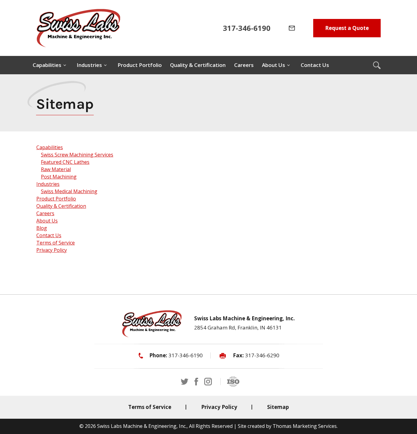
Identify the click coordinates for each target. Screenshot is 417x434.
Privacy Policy (51, 250)
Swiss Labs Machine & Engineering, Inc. (142, 426)
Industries (48, 184)
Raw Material (56, 169)
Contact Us (48, 235)
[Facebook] (196, 381)
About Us (47, 220)
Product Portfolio (56, 198)
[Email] (292, 28)
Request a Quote (347, 27)
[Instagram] (208, 381)
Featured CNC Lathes (65, 162)
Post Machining (59, 176)
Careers (45, 213)
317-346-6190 (186, 355)
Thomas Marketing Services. (305, 426)
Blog (41, 228)
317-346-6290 (262, 355)
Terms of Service (55, 242)
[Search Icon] (377, 65)
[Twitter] (184, 381)
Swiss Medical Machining (69, 191)
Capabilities (49, 147)
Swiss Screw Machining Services (77, 154)
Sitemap (278, 406)
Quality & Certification (61, 206)
